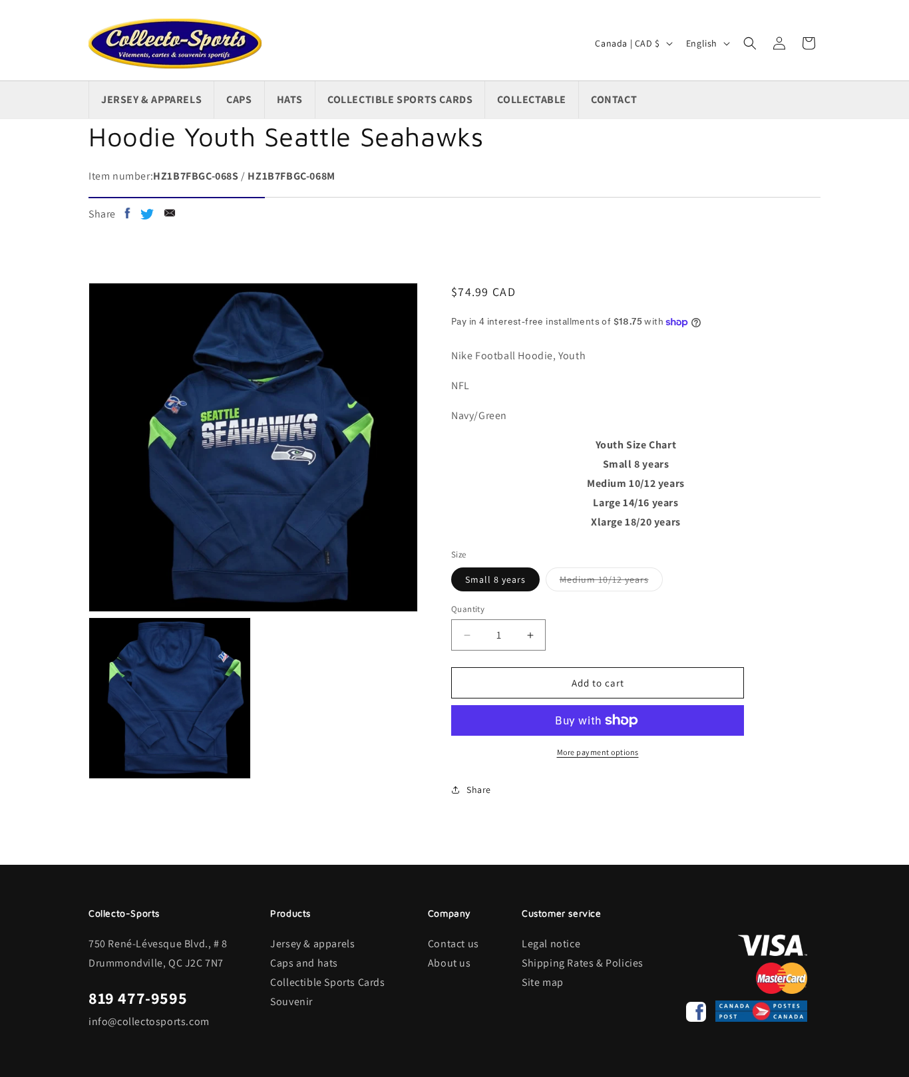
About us (449, 963)
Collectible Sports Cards (327, 982)
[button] (750, 43)
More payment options (598, 752)
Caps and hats (304, 963)
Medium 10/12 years (611, 582)
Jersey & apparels (312, 944)
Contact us (453, 944)
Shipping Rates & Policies (582, 963)
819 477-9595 (138, 997)
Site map (543, 982)
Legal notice (551, 944)
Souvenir (291, 1001)
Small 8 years (495, 579)
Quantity (467, 609)
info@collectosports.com (149, 1021)
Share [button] (478, 790)
